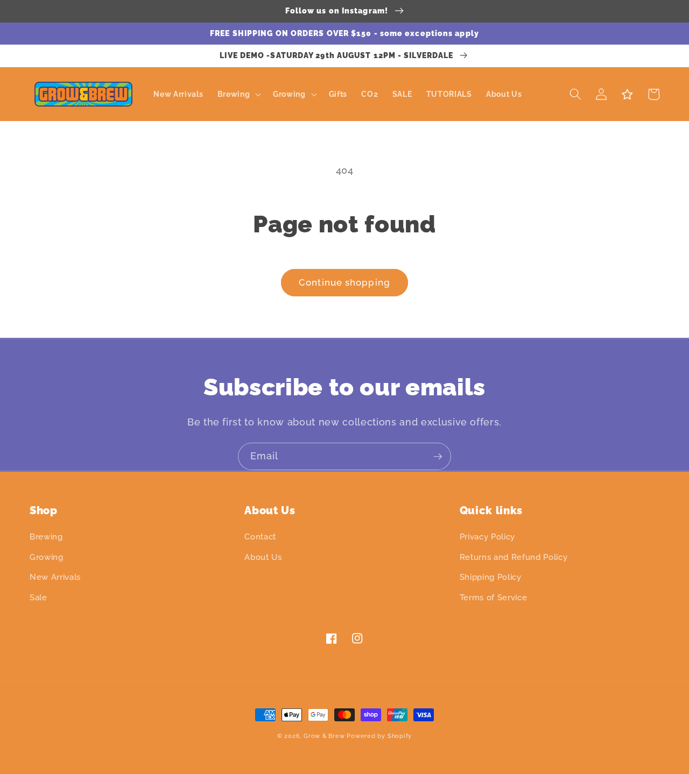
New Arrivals (55, 577)
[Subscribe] (438, 457)
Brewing (46, 537)
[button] (238, 94)
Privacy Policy (487, 537)
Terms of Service (494, 597)
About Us (263, 557)
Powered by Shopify (379, 736)
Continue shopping (344, 282)
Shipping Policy (491, 577)
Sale (38, 597)
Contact (260, 537)
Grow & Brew (324, 736)
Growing (47, 557)
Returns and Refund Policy (514, 557)
